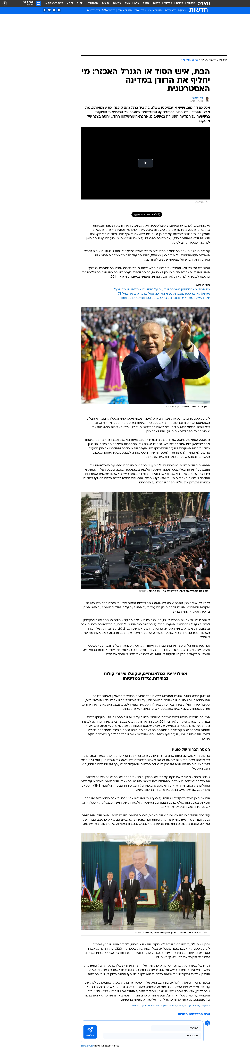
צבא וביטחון (170, 10)
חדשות (191, 3)
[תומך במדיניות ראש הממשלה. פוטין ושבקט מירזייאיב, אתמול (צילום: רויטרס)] (145, 884)
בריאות (117, 3)
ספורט (179, 3)
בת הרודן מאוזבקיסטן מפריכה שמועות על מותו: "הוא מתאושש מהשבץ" (162, 289)
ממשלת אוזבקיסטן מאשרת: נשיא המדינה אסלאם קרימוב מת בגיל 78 (164, 294)
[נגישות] (5, 3)
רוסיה (180, 1006)
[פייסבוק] (45, 10)
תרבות (156, 3)
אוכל (127, 3)
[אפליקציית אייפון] (54, 10)
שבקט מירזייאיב (139, 1006)
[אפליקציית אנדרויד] (59, 10)
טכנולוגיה (93, 3)
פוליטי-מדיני (140, 10)
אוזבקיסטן (205, 1006)
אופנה (80, 3)
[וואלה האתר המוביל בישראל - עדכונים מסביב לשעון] (204, 3)
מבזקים (182, 10)
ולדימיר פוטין (169, 1006)
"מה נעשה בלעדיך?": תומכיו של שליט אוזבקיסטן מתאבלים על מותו (165, 298)
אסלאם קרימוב (191, 1006)
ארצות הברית (155, 1006)
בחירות (168, 3)
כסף (136, 3)
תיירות (105, 3)
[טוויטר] (49, 10)
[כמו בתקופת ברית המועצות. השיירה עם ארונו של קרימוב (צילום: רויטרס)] (145, 543)
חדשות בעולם (125, 10)
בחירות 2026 (108, 10)
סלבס (146, 3)
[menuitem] (189, 3)
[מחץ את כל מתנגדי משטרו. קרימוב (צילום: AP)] (145, 358)
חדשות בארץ (155, 10)
